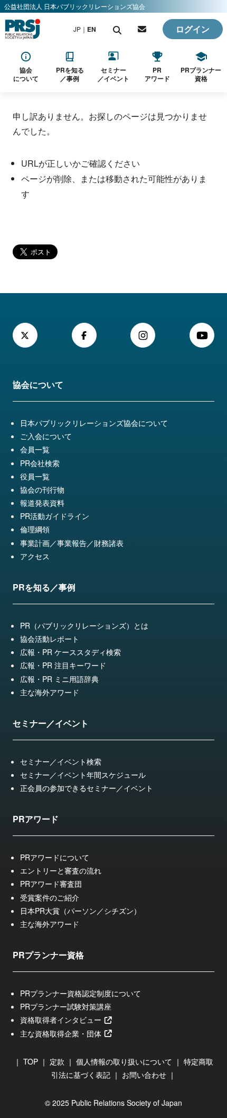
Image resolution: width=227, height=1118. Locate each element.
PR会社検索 (40, 463)
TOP (30, 1061)
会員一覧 (35, 449)
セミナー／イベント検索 (60, 761)
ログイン (193, 29)
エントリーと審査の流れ (60, 870)
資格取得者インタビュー (61, 1019)
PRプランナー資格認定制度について (80, 993)
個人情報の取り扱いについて (124, 1061)
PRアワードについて (54, 857)
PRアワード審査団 (51, 883)
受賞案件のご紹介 (49, 897)
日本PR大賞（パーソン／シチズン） (80, 910)
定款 (57, 1061)
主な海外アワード (49, 692)
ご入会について (46, 436)
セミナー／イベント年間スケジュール (83, 774)
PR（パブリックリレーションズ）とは (84, 625)
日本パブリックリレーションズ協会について (94, 422)
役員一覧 (35, 476)
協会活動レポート (49, 638)
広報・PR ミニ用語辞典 (59, 679)
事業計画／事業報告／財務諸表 (72, 543)
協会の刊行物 (42, 489)
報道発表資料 (42, 502)
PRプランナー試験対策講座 (65, 1006)
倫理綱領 (35, 529)
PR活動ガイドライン (54, 516)
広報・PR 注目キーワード (63, 665)
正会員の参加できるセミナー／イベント (86, 788)
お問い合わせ (144, 1074)
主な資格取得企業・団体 (61, 1033)
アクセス (35, 556)
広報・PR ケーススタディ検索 (70, 652)
